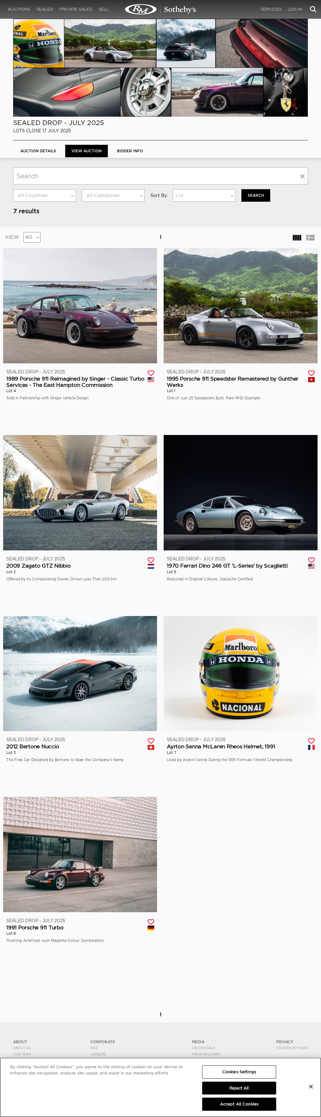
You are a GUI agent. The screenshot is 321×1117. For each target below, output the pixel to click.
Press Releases (206, 1054)
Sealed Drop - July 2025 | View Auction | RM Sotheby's (160, 9)
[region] (160, 1087)
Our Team (22, 1054)
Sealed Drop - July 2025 (58, 123)
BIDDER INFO (130, 151)
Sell (103, 9)
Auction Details (38, 151)
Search (256, 195)
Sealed (44, 9)
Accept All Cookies (239, 1104)
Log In (295, 9)
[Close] (311, 1087)
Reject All (239, 1088)
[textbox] (44, 195)
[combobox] (44, 195)
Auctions (19, 9)
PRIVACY (284, 1041)
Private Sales (76, 9)
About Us (21, 1048)
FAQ (93, 1048)
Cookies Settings (292, 1048)
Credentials (203, 1048)
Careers (98, 1054)
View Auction (86, 151)
